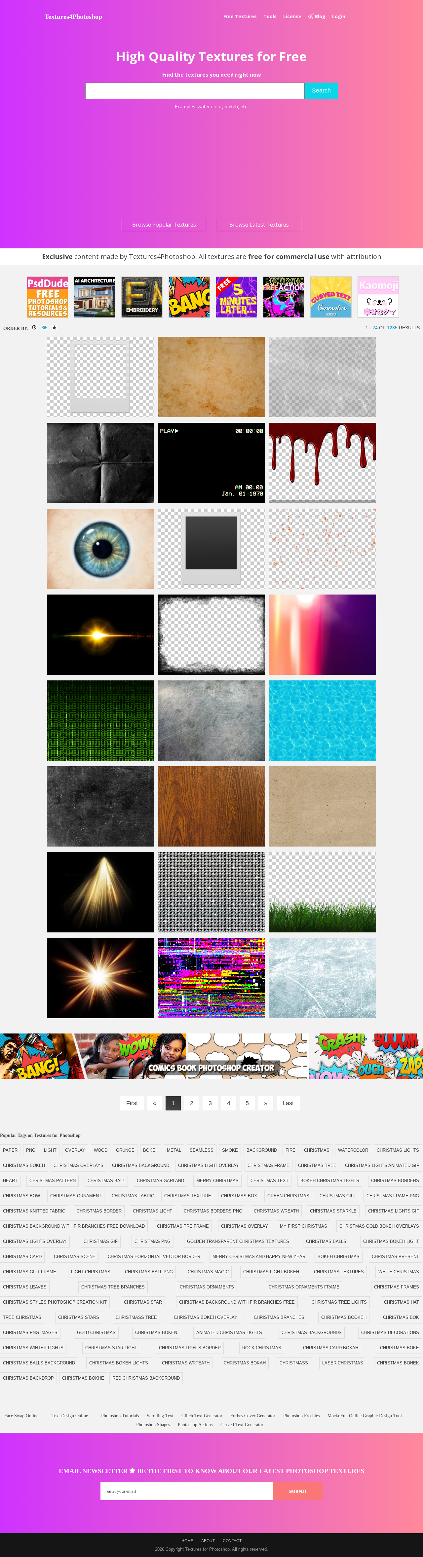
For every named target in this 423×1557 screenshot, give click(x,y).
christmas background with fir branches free (237, 1302)
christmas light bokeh (271, 1271)
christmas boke (399, 1347)
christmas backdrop (28, 1378)
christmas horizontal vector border (154, 1256)
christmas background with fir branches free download (74, 1226)
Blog (320, 16)
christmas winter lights (33, 1347)
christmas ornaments (207, 1287)
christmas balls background (39, 1362)
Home (187, 1541)
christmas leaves (25, 1287)
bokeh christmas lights (329, 1180)
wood (100, 1150)
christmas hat (401, 1302)
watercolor (353, 1150)
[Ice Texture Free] (322, 1016)
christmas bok (401, 1317)
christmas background (140, 1165)
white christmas (398, 1271)
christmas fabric (133, 1195)
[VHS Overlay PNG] (211, 501)
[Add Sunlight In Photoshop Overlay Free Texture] (100, 1016)
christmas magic (208, 1271)
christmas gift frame (29, 1271)
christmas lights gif (393, 1211)
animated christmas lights (229, 1332)
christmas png (153, 1241)
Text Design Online (70, 1415)
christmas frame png (392, 1195)
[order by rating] (54, 327)
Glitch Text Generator (201, 1415)
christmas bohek (398, 1362)
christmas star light (111, 1347)
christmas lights (398, 1150)
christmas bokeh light (391, 1241)
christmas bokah (245, 1362)
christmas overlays (78, 1165)
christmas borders (395, 1180)
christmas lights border (190, 1347)
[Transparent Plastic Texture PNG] (322, 415)
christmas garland (160, 1180)
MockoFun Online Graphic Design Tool (364, 1415)
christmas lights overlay (35, 1241)
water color (210, 106)
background (262, 1150)
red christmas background (146, 1378)
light (50, 1150)
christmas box (239, 1195)
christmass (294, 1362)
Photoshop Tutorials (120, 1415)
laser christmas (342, 1362)
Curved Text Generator (241, 1424)
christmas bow (21, 1195)
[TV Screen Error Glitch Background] (211, 1016)
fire (290, 1150)
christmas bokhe (83, 1378)
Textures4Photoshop (73, 16)
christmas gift (338, 1195)
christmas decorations (390, 1332)
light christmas (90, 1271)
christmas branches (279, 1317)
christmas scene (75, 1256)
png (30, 1150)
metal (174, 1150)
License (292, 16)
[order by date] (34, 327)
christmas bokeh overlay (205, 1317)
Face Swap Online (21, 1415)
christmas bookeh (343, 1317)
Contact (232, 1541)
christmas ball (106, 1180)
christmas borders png (213, 1211)
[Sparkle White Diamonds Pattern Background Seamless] (211, 930)
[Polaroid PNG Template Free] (211, 587)
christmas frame (268, 1165)
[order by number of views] (44, 327)
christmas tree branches (113, 1287)
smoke (230, 1150)
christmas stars (78, 1317)
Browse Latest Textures (259, 224)
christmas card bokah (330, 1347)
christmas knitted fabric (34, 1211)
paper (10, 1150)
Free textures (240, 16)
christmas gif (101, 1241)
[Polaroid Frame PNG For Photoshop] (100, 415)
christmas (316, 1150)
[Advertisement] (211, 164)
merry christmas (217, 1180)
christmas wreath (276, 1211)
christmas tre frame (183, 1226)
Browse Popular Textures (164, 224)
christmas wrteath (186, 1362)
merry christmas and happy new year (258, 1256)
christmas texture (187, 1195)
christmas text (269, 1180)
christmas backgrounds (312, 1332)
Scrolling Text (160, 1415)
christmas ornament (75, 1195)
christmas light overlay (208, 1165)
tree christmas (22, 1317)
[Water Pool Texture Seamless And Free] (322, 759)
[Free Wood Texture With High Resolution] (211, 845)
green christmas (288, 1195)
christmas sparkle (333, 1211)
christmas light (152, 1211)
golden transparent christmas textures (238, 1241)
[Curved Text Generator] (331, 297)
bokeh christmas (339, 1256)
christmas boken (156, 1332)
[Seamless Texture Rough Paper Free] (322, 845)
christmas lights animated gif (382, 1165)
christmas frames (396, 1287)
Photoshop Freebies (301, 1415)
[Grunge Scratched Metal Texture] (211, 759)
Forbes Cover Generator (252, 1415)
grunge (125, 1150)
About (208, 1541)
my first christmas (303, 1226)
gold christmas (96, 1332)
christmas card (22, 1256)
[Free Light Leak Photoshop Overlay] (322, 673)
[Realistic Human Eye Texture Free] (100, 587)
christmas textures (339, 1271)
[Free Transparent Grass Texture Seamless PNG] (322, 930)
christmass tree (136, 1317)
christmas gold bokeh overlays (379, 1226)
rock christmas (261, 1347)
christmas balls (326, 1241)
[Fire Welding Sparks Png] (322, 587)
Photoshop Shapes (153, 1424)
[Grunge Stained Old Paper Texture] (211, 415)
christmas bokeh (24, 1165)
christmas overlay (244, 1226)
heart (10, 1180)
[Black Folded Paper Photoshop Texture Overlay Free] (100, 501)
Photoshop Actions (195, 1424)
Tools (270, 16)
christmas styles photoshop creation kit (55, 1302)
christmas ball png (149, 1271)
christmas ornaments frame (304, 1287)
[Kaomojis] (378, 297)
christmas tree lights (339, 1302)
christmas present (395, 1256)
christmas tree (317, 1165)
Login (338, 16)
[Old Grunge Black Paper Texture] (100, 845)
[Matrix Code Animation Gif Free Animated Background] (100, 759)
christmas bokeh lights (118, 1362)
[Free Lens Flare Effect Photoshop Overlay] (100, 673)
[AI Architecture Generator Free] (94, 297)
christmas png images (30, 1332)
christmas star (143, 1302)
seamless (201, 1150)
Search (321, 90)
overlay (75, 1150)
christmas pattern (52, 1180)
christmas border (99, 1211)
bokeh (231, 106)
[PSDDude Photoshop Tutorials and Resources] (47, 297)
